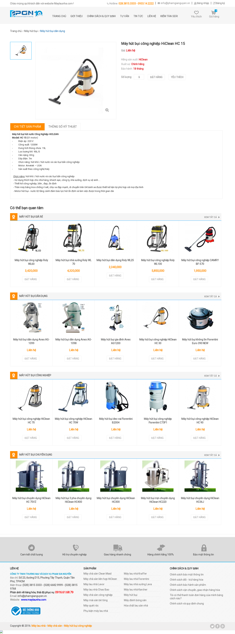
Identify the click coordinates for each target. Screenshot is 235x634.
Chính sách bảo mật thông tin (187, 574)
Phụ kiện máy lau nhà (96, 610)
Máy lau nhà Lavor (94, 584)
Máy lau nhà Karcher (135, 589)
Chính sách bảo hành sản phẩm (188, 584)
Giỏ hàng (214, 13)
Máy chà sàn (55, 625)
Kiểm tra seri (169, 16)
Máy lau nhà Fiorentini (136, 578)
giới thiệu (76, 16)
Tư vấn (124, 16)
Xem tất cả (210, 217)
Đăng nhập (203, 3)
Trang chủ (59, 16)
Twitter (212, 626)
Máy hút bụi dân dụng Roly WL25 (115, 260)
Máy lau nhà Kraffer (135, 573)
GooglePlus (222, 626)
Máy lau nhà (39, 625)
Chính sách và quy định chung (187, 603)
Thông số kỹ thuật (62, 126)
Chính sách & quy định (101, 16)
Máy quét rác (91, 605)
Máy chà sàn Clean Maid (97, 573)
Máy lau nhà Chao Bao (96, 589)
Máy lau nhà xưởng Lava (138, 584)
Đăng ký (220, 3)
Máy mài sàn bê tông (96, 600)
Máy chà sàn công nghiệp (98, 594)
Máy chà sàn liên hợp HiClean (100, 578)
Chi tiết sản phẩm (27, 126)
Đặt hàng (156, 77)
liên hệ (151, 16)
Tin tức (138, 16)
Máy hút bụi (130, 594)
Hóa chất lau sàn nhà (136, 605)
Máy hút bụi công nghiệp (78, 625)
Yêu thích (196, 16)
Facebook (217, 626)
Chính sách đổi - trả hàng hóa (186, 579)
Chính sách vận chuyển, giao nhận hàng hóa (195, 589)
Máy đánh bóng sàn (135, 600)
